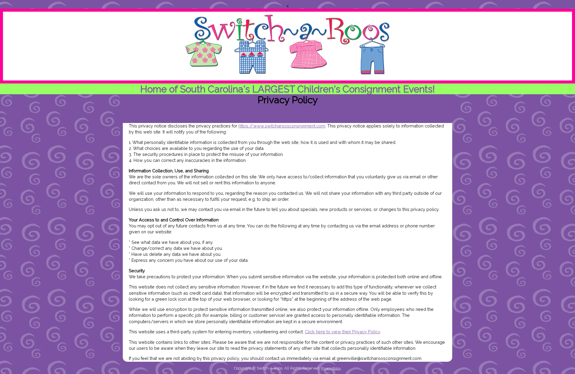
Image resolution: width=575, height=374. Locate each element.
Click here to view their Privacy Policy (342, 331)
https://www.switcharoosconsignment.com (281, 125)
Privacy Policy (331, 368)
